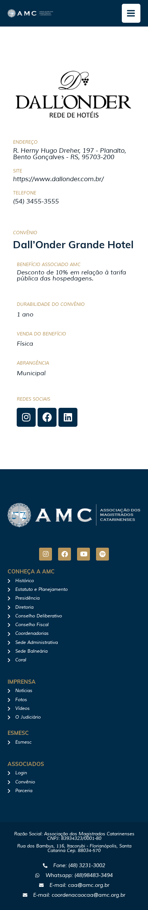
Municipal (31, 373)
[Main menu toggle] (131, 13)
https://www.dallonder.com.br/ (58, 179)
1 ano (25, 314)
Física (25, 344)
